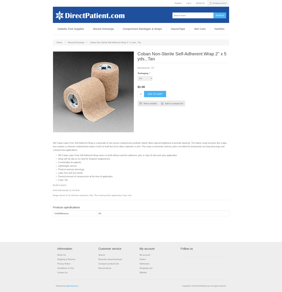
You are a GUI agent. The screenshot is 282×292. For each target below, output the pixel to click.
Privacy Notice (63, 263)
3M (152, 68)
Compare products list (108, 263)
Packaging (143, 73)
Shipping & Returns (66, 259)
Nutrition (219, 28)
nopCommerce (72, 286)
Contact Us (62, 272)
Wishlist (143, 272)
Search (101, 255)
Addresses (144, 263)
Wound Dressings (103, 28)
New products (104, 268)
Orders (143, 259)
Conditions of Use (65, 268)
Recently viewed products (110, 259)
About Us (61, 255)
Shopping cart (146, 268)
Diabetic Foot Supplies (71, 28)
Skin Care (200, 28)
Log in (188, 3)
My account (145, 255)
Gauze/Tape (178, 28)
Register (178, 3)
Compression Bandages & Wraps (142, 28)
